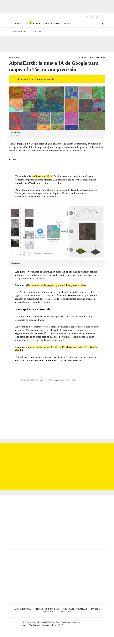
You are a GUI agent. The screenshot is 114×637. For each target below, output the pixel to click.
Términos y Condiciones (47, 609)
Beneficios (48, 612)
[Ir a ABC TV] (76, 23)
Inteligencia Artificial (42, 176)
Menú (103, 17)
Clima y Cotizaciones (83, 17)
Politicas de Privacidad (75, 609)
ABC (14, 17)
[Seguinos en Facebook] (95, 623)
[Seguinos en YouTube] (101, 623)
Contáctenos (64, 612)
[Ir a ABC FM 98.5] (95, 23)
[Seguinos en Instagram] (104, 623)
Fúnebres (95, 609)
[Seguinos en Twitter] (98, 623)
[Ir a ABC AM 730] (83, 23)
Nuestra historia (22, 609)
